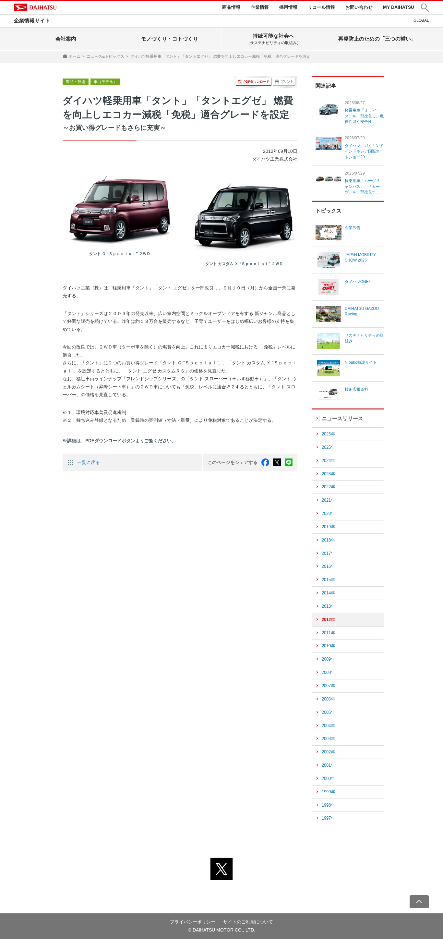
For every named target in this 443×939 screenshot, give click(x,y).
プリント (287, 81)
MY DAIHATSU (398, 7)
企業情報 (260, 7)
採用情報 (288, 7)
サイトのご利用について (248, 921)
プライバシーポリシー (192, 921)
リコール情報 (321, 7)
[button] (425, 7)
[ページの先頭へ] (419, 901)
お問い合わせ (359, 7)
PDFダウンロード (256, 81)
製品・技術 (75, 81)
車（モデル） (105, 81)
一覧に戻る (88, 462)
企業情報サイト (32, 20)
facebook (265, 462)
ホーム (74, 56)
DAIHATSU (35, 7)
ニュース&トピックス (105, 56)
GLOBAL (421, 20)
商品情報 (231, 7)
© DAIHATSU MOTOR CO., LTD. (221, 930)
